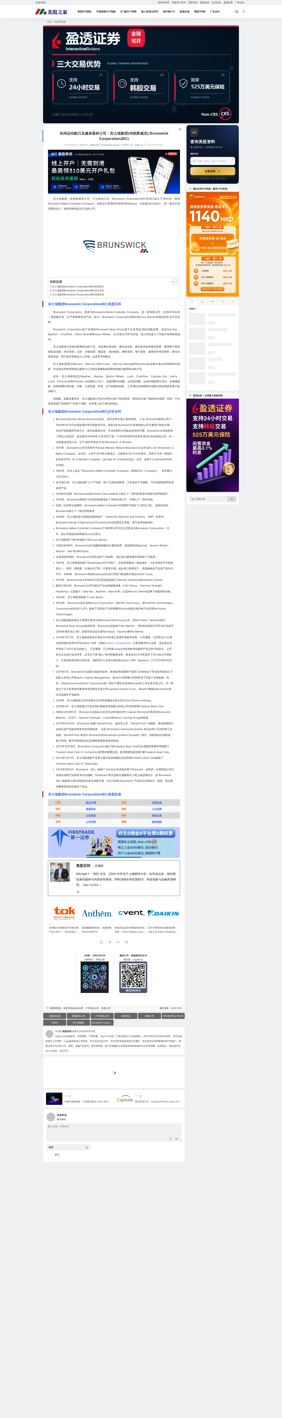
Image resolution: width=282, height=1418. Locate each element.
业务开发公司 (155, 683)
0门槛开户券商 (128, 11)
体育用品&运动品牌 (110, 145)
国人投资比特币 (149, 11)
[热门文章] (212, 301)
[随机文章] (233, 301)
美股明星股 (60, 21)
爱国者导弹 (133, 556)
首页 (49, 21)
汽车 (153, 482)
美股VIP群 (199, 11)
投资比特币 (163, 2)
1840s (54, 1022)
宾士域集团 (78, 1022)
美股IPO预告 (85, 11)
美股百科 (67, 1031)
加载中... (52, 1080)
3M (77, 631)
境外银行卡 (169, 11)
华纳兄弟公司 (119, 499)
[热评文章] (223, 301)
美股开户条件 (179, 2)
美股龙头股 (55, 1015)
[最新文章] (192, 301)
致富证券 (204, 2)
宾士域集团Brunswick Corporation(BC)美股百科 (78, 286)
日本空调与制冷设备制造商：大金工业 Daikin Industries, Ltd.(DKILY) (163, 931)
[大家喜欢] (202, 301)
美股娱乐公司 (78, 1015)
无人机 (148, 505)
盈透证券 (228, 2)
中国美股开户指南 (106, 11)
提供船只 (99, 381)
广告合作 (239, 2)
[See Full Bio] (100, 885)
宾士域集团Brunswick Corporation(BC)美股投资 (78, 294)
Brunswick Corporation (102, 1022)
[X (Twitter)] (78, 892)
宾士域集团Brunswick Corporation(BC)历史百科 (78, 290)
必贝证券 (216, 2)
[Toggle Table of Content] (173, 282)
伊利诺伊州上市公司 (173, 1015)
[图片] (176, 1139)
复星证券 (192, 2)
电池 (167, 735)
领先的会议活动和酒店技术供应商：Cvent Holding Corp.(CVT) (130, 931)
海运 (82, 356)
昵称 (51, 1147)
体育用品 (125, 1015)
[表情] (170, 1139)
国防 (168, 723)
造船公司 (139, 145)
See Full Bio (91, 885)
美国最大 (113, 706)
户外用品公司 (127, 145)
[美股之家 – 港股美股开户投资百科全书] (51, 12)
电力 (58, 740)
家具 (91, 511)
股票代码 (194, 153)
